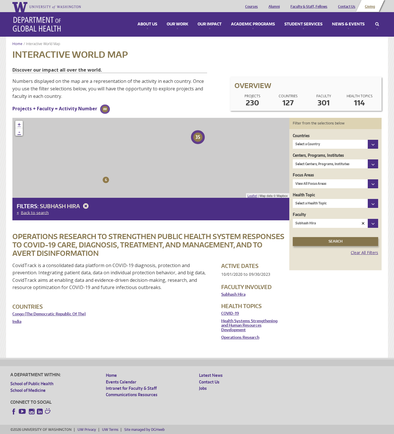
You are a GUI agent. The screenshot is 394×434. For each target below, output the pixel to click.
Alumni (274, 6)
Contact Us (346, 6)
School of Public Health (31, 383)
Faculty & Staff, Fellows (308, 6)
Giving (370, 6)
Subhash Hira (60, 206)
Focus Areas (303, 174)
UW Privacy (87, 429)
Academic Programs (253, 24)
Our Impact (210, 24)
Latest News (211, 375)
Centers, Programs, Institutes (318, 155)
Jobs (203, 388)
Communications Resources (131, 394)
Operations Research (240, 337)
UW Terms (110, 429)
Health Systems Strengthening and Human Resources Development (249, 325)
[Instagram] (31, 411)
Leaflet (252, 195)
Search (377, 24)
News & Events (348, 24)
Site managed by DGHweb (144, 429)
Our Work (177, 24)
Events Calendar (121, 381)
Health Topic (304, 194)
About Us (147, 24)
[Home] (36, 24)
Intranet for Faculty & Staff (131, 388)
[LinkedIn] (39, 411)
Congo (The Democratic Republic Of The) (49, 314)
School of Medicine (28, 390)
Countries (301, 135)
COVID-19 (230, 313)
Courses (251, 6)
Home (17, 43)
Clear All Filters (364, 252)
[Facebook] (13, 411)
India (16, 321)
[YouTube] (22, 411)
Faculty (299, 214)
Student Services (303, 24)
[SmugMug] (48, 411)
